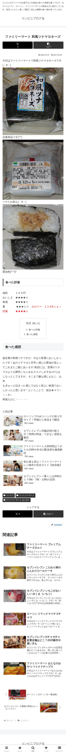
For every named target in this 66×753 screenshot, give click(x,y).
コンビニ (10, 495)
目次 (28, 323)
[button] (48, 45)
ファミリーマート (26, 495)
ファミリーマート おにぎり (18, 500)
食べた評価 (34, 329)
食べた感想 (32, 334)
